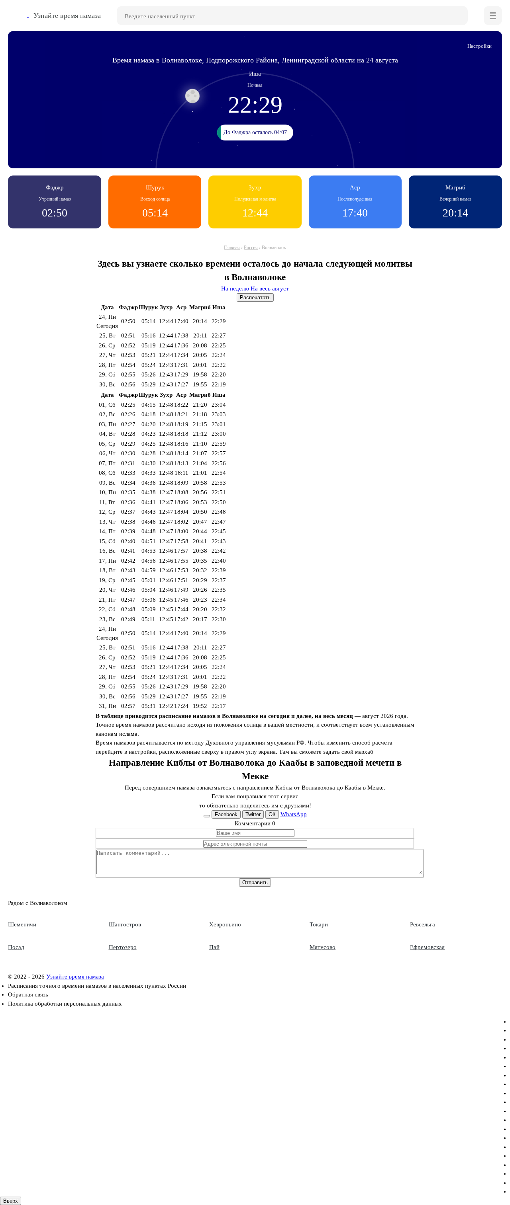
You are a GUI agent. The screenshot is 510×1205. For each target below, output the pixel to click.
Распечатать (255, 297)
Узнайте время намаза (75, 976)
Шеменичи (22, 924)
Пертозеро (123, 947)
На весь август (270, 288)
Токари (319, 924)
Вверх (10, 1201)
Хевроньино (225, 924)
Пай (214, 947)
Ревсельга (422, 924)
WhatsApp (293, 814)
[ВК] (207, 816)
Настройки (479, 46)
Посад (16, 947)
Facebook (226, 814)
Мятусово (322, 947)
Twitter (253, 814)
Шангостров (125, 924)
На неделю (235, 288)
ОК (272, 814)
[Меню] (493, 15)
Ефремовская (427, 947)
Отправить (255, 882)
